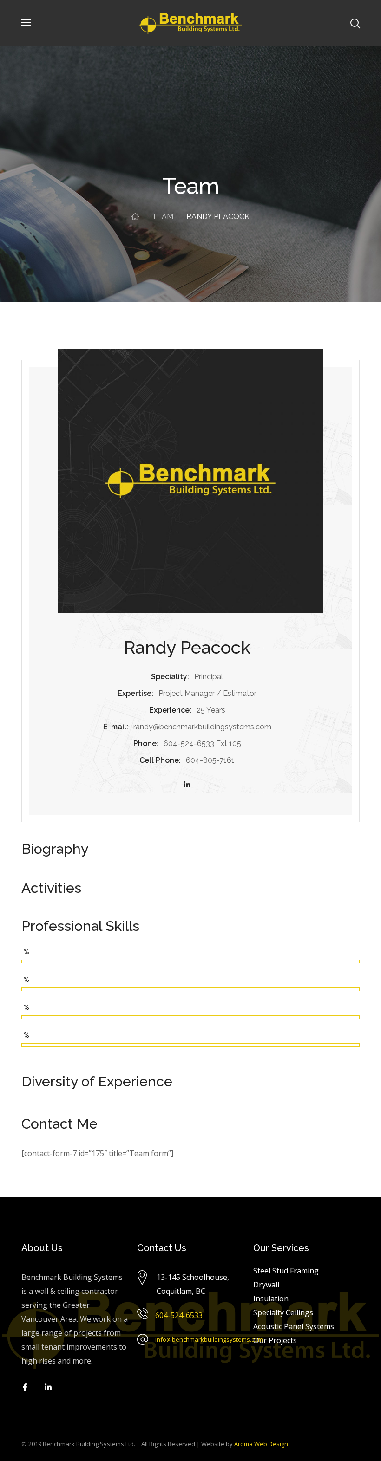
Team (162, 216)
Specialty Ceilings (283, 1312)
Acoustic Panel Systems (293, 1326)
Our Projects (275, 1340)
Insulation (271, 1298)
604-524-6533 (179, 1315)
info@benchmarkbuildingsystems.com (209, 1339)
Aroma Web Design (261, 1444)
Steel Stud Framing (286, 1271)
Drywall (266, 1284)
